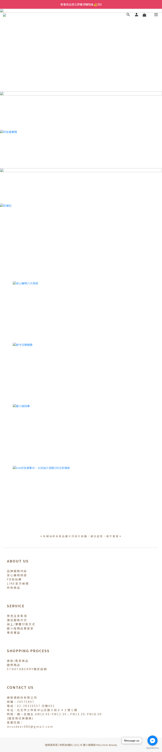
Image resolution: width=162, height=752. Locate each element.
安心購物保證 (17, 575)
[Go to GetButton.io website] (152, 748)
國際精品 (13, 665)
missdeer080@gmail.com (30, 726)
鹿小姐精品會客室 (20, 628)
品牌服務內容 (17, 571)
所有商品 (13, 588)
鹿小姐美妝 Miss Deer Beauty (100, 745)
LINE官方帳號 (18, 583)
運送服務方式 (17, 620)
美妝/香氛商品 (18, 661)
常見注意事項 (17, 616)
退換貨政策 (51, 745)
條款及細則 (65, 745)
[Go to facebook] (152, 740)
